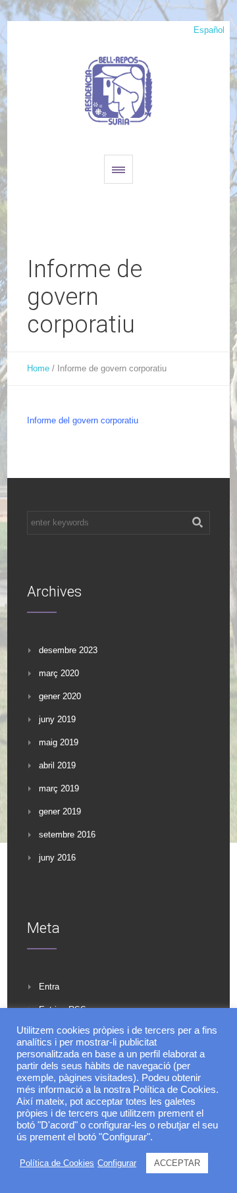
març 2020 (59, 673)
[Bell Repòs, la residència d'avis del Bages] (118, 88)
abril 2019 (57, 765)
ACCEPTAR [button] (177, 1163)
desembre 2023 (68, 650)
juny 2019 (57, 719)
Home (38, 368)
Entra (49, 987)
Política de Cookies (57, 1163)
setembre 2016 (67, 834)
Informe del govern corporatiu (82, 420)
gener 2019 (60, 811)
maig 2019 (58, 742)
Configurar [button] (116, 1163)
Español (209, 30)
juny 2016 (57, 857)
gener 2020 (60, 696)
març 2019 (59, 788)
